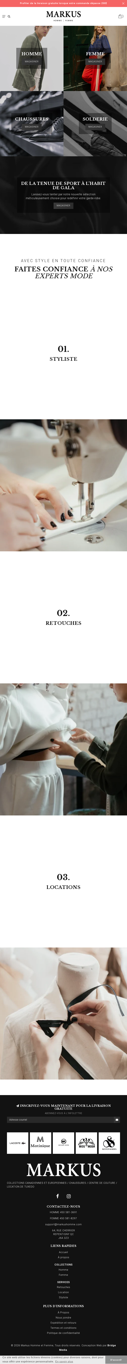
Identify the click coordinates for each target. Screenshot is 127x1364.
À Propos (63, 1312)
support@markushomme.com (63, 1224)
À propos (63, 1257)
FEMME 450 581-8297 (63, 1218)
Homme (63, 1269)
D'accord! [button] (116, 1360)
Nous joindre (63, 1317)
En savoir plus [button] (64, 1361)
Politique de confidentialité (63, 1333)
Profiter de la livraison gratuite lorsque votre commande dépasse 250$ (63, 3)
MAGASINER (32, 61)
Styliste (63, 1297)
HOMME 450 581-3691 (63, 1212)
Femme (63, 1274)
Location (63, 1292)
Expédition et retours (63, 1322)
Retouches (63, 1287)
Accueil (63, 1252)
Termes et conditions (63, 1327)
